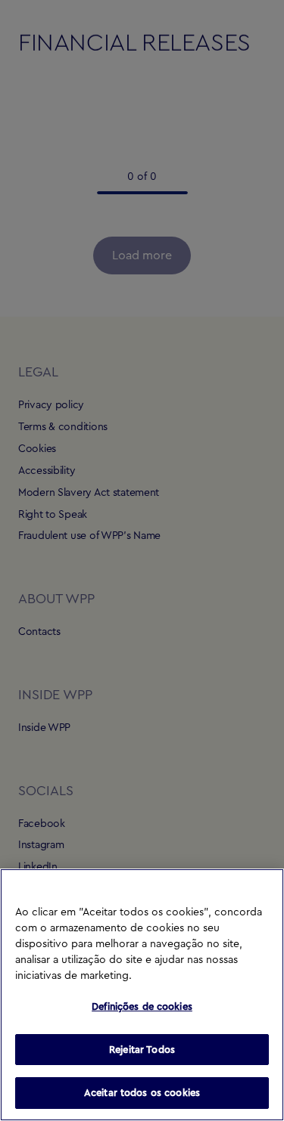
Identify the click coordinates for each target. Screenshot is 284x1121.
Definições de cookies (142, 1006)
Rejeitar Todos (142, 1049)
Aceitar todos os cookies (142, 1093)
